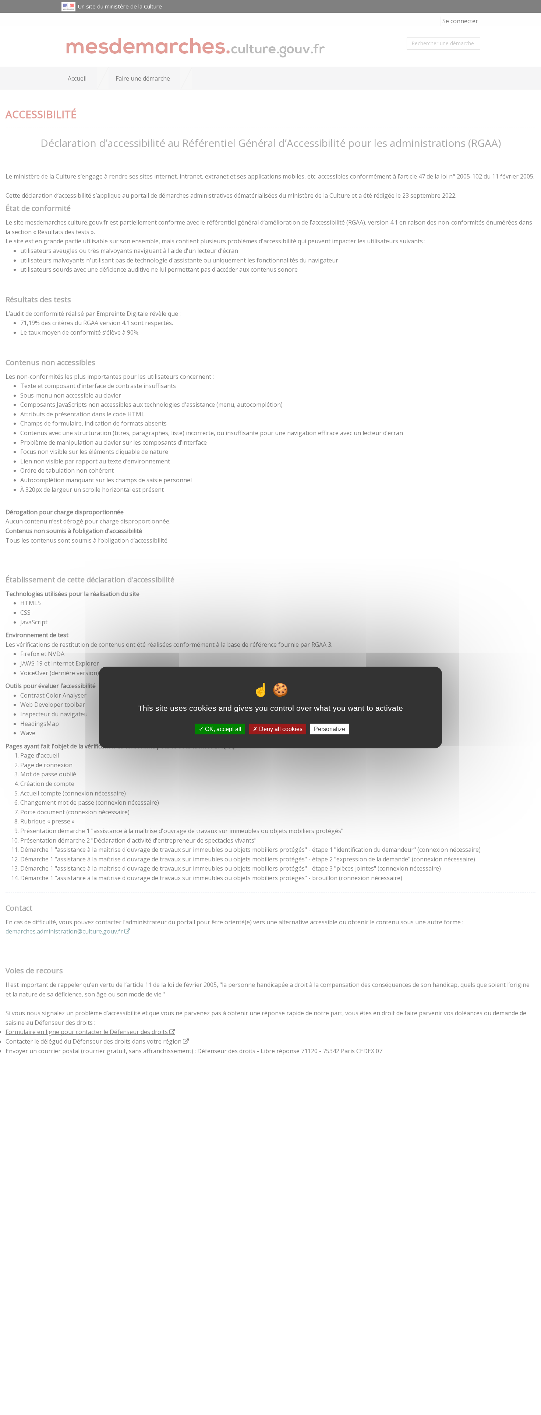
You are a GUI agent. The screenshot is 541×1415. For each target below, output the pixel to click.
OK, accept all (222, 729)
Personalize (329, 729)
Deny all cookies (280, 729)
